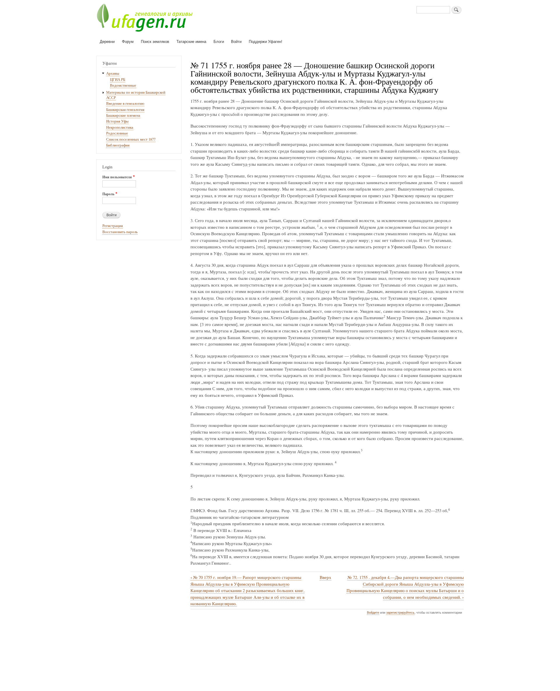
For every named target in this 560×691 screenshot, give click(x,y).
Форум (128, 41)
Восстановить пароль (120, 231)
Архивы (112, 73)
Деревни (107, 41)
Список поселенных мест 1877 (130, 139)
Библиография (118, 145)
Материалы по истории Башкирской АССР (135, 95)
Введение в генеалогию (125, 103)
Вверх (325, 577)
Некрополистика (119, 127)
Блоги (219, 41)
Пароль (108, 194)
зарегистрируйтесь (400, 612)
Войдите (373, 612)
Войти (236, 41)
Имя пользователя (117, 177)
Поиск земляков (155, 41)
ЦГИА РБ (117, 79)
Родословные (117, 133)
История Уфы (117, 121)
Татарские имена (191, 41)
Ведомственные (123, 85)
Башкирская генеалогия (125, 109)
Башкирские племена (123, 115)
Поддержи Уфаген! (265, 41)
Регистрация (112, 225)
